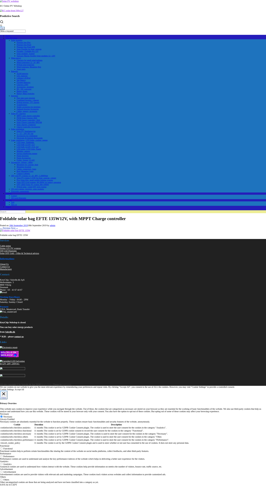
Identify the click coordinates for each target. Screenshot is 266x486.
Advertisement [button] (6, 469)
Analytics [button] (4, 461)
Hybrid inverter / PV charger (28, 102)
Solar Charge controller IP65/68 (29, 122)
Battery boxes (22, 91)
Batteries (14, 71)
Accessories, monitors (25, 87)
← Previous (5, 228)
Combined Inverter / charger (28, 100)
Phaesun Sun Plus (23, 42)
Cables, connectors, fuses (26, 169)
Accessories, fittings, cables (22, 162)
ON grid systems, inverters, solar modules (27, 189)
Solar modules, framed (25, 54)
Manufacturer (6, 269)
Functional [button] (4, 446)
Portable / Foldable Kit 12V (28, 51)
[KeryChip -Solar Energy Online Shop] (9, 1)
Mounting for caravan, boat (27, 165)
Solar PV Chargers (18, 114)
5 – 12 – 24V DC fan (25, 134)
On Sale (9, 200)
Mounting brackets (24, 167)
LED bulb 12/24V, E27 (26, 145)
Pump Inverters (23, 156)
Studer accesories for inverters (28, 107)
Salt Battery (21, 80)
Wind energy (16, 58)
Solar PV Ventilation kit (26, 131)
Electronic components (20, 191)
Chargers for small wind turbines (29, 60)
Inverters (14, 96)
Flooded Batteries (23, 82)
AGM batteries (22, 74)
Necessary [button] (4, 414)
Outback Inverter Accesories (28, 109)
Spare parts (21, 69)
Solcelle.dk (10, 332)
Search (8, 207)
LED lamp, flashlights (25, 142)
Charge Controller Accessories (28, 127)
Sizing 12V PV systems (10, 248)
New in (14, 205)
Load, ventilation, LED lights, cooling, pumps (29, 140)
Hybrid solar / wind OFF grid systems (31, 187)
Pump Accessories (24, 158)
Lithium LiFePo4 (23, 78)
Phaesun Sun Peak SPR (26, 47)
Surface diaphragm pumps (27, 154)
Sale (12, 202)
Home (8, 36)
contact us (19, 336)
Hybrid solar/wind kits (25, 65)
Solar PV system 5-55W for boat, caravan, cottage (36, 178)
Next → (14, 228)
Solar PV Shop (11, 38)
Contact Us (5, 266)
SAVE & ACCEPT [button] (8, 485)
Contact (8, 193)
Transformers (22, 105)
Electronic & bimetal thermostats (30, 138)
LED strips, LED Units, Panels (29, 149)
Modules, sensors (23, 151)
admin (52, 225)
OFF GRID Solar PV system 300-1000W (33, 185)
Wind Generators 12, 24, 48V (28, 62)
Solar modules (16, 40)
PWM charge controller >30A (28, 120)
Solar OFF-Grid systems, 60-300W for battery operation (39, 182)
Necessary (7, 417)
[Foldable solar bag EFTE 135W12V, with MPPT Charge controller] (15, 230)
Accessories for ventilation (27, 136)
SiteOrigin (66, 384)
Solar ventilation (17, 129)
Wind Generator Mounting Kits (29, 67)
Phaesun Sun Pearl (24, 45)
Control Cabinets (23, 174)
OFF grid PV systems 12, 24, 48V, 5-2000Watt (29, 176)
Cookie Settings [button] (7, 389)
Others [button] (3, 477)
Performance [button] (5, 453)
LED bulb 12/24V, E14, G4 (27, 147)
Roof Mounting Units (25, 171)
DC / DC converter (24, 89)
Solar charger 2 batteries (26, 125)
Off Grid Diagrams (18, 198)
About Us (4, 264)
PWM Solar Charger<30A (27, 118)
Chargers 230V (22, 85)
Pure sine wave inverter (26, 98)
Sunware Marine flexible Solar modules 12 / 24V (36, 56)
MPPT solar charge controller (28, 116)
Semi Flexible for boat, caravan (29, 49)
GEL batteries (22, 76)
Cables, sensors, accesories (27, 111)
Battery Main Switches (25, 94)
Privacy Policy (46, 384)
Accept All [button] (19, 389)
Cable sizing (5, 246)
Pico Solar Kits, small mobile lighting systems (35, 180)
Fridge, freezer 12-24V (26, 160)
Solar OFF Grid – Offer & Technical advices (19, 253)
